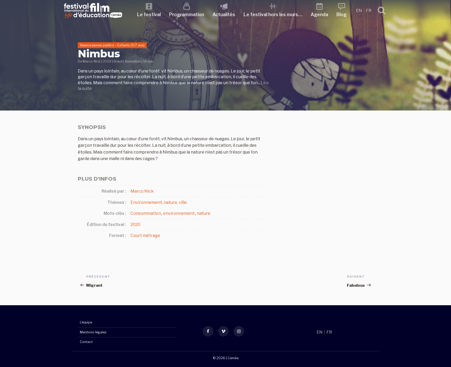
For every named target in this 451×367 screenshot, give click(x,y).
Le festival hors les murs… (273, 14)
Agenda (319, 14)
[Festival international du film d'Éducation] (93, 19)
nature (203, 213)
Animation (133, 61)
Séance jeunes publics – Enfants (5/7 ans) (112, 45)
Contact (86, 342)
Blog (341, 14)
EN (359, 10)
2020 (135, 224)
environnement (179, 213)
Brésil (118, 61)
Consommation (145, 213)
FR (368, 10)
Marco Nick (91, 61)
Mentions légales (93, 332)
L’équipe (86, 322)
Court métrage (145, 235)
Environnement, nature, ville (158, 202)
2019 (107, 61)
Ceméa (233, 358)
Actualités (223, 14)
